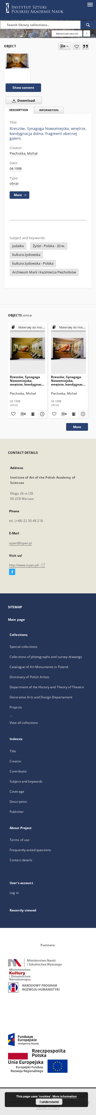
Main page (16, 619)
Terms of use (19, 840)
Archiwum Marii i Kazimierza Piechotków (44, 272)
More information (65, 1096)
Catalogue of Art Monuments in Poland (39, 667)
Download (26, 100)
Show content (23, 87)
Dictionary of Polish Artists (29, 677)
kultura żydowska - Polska (32, 263)
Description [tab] (18, 110)
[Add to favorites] (76, 46)
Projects (16, 707)
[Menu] (90, 4)
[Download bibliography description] (22, 414)
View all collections (24, 722)
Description (18, 801)
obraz (14, 183)
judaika (18, 246)
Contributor (18, 771)
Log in (14, 892)
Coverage (17, 791)
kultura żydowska (26, 254)
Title (13, 751)
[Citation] (85, 46)
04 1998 (16, 168)
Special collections (23, 646)
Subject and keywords (26, 781)
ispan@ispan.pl (20, 543)
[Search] (88, 24)
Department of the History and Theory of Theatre (47, 687)
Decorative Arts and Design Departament (41, 697)
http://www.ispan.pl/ (24, 565)
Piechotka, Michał (23, 153)
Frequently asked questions (30, 850)
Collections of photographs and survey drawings (46, 656)
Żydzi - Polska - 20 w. (49, 246)
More (77, 427)
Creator (15, 761)
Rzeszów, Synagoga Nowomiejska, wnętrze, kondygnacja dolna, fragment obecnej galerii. (27, 381)
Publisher (17, 811)
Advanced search (67, 33)
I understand (49, 1101)
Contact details (21, 860)
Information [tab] (48, 110)
